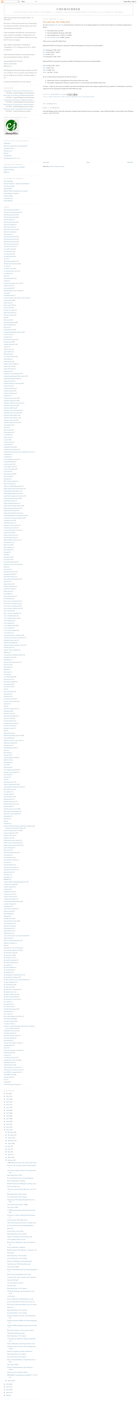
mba (5, 731)
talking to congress (9, 943)
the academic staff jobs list (11, 950)
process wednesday (9, 833)
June (9, 1149)
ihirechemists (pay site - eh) (12, 158)
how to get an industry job (71, 96)
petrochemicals (8, 799)
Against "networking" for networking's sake (19, 1237)
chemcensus (7, 371)
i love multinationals (10, 625)
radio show (7, 850)
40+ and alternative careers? (15, 1283)
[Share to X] (72, 94)
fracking (6, 552)
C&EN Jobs (7, 143)
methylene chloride (9, 743)
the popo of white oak (10, 994)
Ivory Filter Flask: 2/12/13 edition (17, 1313)
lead (5, 706)
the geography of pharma (11, 977)
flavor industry (8, 547)
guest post (7, 581)
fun (5, 555)
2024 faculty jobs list (10, 237)
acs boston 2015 (8, 251)
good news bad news (10, 572)
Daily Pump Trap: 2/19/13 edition (17, 1256)
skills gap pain (8, 928)
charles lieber (7, 361)
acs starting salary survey (11, 271)
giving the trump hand (10, 562)
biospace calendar (9, 315)
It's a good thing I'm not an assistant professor (20, 1178)
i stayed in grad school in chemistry (14, 638)
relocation (7, 874)
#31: (44, 52)
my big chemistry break (10, 757)
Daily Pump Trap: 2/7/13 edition (16, 1336)
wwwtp (6, 1082)
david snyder (7, 476)
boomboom (7, 337)
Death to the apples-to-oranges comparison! (19, 1351)
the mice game (8, 987)
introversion (7, 667)
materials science (9, 728)
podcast (6, 819)
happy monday (8, 584)
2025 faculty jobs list (10, 239)
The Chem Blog (8, 181)
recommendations (9, 865)
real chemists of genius (10, 860)
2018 (7, 1116)
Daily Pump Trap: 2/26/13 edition (17, 1194)
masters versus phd (9, 726)
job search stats (88, 96)
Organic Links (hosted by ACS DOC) (14, 167)
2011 (7, 1387)
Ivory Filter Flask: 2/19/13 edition (17, 1258)
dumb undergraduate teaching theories (15, 515)
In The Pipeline (8, 201)
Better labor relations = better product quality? (20, 1330)
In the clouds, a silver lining (15, 1231)
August (10, 1143)
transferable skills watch (11, 1031)
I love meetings (8, 623)
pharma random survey (10, 804)
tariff (5, 945)
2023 (7, 1102)
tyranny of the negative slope (12, 1043)
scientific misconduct (10, 899)
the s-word (7, 1002)
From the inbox (11, 1285)
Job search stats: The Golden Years (17, 1220)
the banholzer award (9, 953)
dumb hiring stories (9, 501)
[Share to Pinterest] (76, 94)
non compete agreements (11, 770)
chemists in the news (10, 420)
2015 (7, 1124)
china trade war (8, 432)
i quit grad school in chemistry (12, 635)
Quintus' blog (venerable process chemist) (16, 191)
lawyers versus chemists (10, 701)
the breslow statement (10, 960)
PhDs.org (6, 172)
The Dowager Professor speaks (16, 1333)
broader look (7, 342)
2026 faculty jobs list (10, 242)
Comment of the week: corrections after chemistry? (22, 1277)
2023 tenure (7, 234)
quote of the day (8, 848)
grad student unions (9, 577)
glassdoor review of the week (12, 564)
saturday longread (9, 887)
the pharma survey (9, 992)
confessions (7, 454)
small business (8, 933)
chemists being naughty (11, 415)
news (5, 765)
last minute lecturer (9, 699)
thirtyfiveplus (8, 1011)
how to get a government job (12, 601)
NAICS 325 (7, 760)
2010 (7, 1390)
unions (6, 1048)
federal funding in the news (11, 540)
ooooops (6, 777)
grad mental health (9, 574)
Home (88, 162)
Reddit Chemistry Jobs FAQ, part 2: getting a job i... (22, 1184)
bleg (5, 317)
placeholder (7, 816)
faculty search (8, 532)
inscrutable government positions (13, 655)
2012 (7, 1384)
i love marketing (8, 620)
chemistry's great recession (11, 413)
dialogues (6, 479)
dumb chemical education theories (14, 489)
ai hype (6, 281)
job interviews (8, 679)
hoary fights (7, 594)
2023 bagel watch (9, 227)
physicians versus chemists (11, 811)
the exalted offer (8, 970)
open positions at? (9, 782)
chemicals (7, 396)
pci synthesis (7, 792)
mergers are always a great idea (13, 740)
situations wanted (9, 926)
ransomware (7, 855)
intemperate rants (9, 657)
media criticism (8, 733)
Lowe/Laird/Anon (9, 721)
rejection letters (8, 872)
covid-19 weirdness (9, 469)
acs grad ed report (9, 256)
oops (5, 779)
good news (7, 569)
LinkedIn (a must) (9, 148)
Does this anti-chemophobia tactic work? (19, 1274)
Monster (6, 153)
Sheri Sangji (7, 914)
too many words (8, 1024)
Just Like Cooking (9, 186)
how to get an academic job (12, 603)
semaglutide (7, 906)
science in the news (9, 896)
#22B (44, 57)
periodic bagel (8, 794)
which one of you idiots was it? (13, 1070)
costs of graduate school (11, 459)
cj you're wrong (8, 442)
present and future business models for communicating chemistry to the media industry (19, 827)
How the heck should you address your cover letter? (22, 1304)
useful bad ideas (8, 1053)
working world (8, 1077)
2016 (7, 1121)
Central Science (8, 198)
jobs (5, 689)
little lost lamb (8, 713)
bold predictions (8, 330)
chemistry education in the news (13, 403)
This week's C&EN (12, 1207)
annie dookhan (8, 288)
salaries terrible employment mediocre (15, 882)
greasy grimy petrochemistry (12, 579)
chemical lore (8, 386)
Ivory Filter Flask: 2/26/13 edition (17, 1197)
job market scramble (9, 682)
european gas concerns (10, 528)
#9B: (44, 70)
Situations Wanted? (13, 1280)
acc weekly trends (9, 249)
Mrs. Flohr (7, 753)
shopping (6, 916)
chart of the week (9, 366)
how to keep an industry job (12, 608)
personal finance (8, 797)
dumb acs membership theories (13, 486)
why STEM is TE (9, 1075)
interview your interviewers (11, 662)
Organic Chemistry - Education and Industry (16, 184)
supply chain (7, 938)
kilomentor (7, 694)
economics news (8, 520)
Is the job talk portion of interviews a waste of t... (21, 1302)
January (10, 1380)
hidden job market (9, 589)
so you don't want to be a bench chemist (15, 936)
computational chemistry (11, 449)
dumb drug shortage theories (12, 491)
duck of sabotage (9, 484)
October (10, 1138)
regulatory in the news (10, 869)
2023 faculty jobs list (10, 229)
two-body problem (9, 1038)
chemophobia (8, 425)
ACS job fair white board (11, 264)
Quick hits (10, 1228)
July (9, 1146)
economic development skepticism (14, 518)
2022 (7, 1105)
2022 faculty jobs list (10, 222)
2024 (7, 1099)
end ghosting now (9, 523)
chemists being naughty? (11, 418)
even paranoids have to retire (12, 530)
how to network (8, 611)
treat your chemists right (11, 1035)
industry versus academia (11, 650)
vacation (6, 1055)
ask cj (5, 293)
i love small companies (10, 630)
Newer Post (46, 162)
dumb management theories (12, 508)
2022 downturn (8, 220)
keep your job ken (9, 691)
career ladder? (8, 352)
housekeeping (8, 598)
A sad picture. (11, 1296)
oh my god (7, 774)
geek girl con (7, 557)
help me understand (9, 586)
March (10, 1157)
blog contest (7, 320)
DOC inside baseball (10, 481)
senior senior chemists (10, 909)
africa (5, 276)
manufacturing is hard (10, 723)
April (9, 1154)
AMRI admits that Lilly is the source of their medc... (22, 1163)
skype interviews (8, 931)
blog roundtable (8, 325)
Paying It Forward (9, 789)
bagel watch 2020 (9, 305)
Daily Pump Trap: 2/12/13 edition (17, 1310)
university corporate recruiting (12, 1050)
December (11, 1132)
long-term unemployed (10, 716)
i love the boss (8, 633)
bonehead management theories (13, 332)
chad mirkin (7, 359)
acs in (5, 259)
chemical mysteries (9, 388)
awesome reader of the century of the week (16, 298)
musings (6, 755)
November (11, 1135)
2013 (7, 1130)
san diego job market (10, 884)
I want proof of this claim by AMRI (17, 1204)
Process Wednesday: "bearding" (16, 1181)
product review (8, 838)
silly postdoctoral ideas (10, 921)
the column (7, 965)
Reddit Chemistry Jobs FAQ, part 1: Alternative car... (22, 1250)
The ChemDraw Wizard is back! (16, 1239)
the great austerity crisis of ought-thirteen (16, 980)
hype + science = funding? (11, 613)
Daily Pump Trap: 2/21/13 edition (17, 1234)
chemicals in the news (10, 398)
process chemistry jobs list (11, 830)
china (5, 427)
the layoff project (9, 984)
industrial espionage (10, 643)
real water (6, 862)
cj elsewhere (7, 435)
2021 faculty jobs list (10, 217)
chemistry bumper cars (10, 400)
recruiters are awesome (10, 867)
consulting (7, 457)
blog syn (6, 327)
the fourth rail (8, 972)
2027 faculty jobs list (10, 244)
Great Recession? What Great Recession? (19, 1264)
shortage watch (8, 918)
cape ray (6, 347)
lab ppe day (7, 696)
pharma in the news (9, 801)
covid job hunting (9, 462)
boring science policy (10, 339)
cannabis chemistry (9, 344)
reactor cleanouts (9, 857)
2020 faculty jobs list (10, 215)
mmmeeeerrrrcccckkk (10, 748)
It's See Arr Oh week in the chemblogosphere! (20, 1225)
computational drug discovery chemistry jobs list (18, 452)
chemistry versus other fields (12, 410)
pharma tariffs (8, 806)
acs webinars (7, 273)
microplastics (7, 745)
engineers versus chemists (11, 525)
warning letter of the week (11, 1060)
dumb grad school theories (11, 498)
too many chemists (9, 1021)
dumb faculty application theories (13, 496)
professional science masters (12, 840)
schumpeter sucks (9, 892)
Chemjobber (68, 9)
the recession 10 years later (11, 999)
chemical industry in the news (12, 383)
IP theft (6, 669)
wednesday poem (9, 1062)
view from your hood (10, 1057)
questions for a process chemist (13, 845)
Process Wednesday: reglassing (16, 1247)
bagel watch (7, 303)
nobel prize (7, 767)
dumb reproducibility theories (12, 513)
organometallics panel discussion (13, 787)
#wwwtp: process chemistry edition (17, 1372)
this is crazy (7, 1014)
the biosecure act (8, 958)
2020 (7, 1110)
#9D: (44, 66)
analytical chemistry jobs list (12, 283)
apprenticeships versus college (12, 290)
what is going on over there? (12, 1067)
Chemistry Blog (8, 196)
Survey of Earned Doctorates (12, 940)
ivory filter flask (8, 677)
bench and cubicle (9, 312)
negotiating (7, 762)
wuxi (5, 1079)
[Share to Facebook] (74, 94)
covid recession (8, 464)
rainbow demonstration (10, 852)
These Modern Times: (53, 37)
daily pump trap (8, 474)
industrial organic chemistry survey (14, 645)
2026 (7, 1093)
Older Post (130, 162)
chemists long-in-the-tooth (11, 422)
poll (5, 821)
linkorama (7, 711)
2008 (7, 1395)
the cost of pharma (9, 967)
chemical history (8, 381)
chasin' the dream (9, 369)
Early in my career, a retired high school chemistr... (18, 109)
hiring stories (7, 591)
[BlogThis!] (70, 94)
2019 (7, 1113)
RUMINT (6, 879)
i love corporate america (11, 618)
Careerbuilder (8, 156)
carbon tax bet (8, 349)
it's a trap (6, 674)
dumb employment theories (11, 493)
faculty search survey (10, 535)
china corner (7, 430)
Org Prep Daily (8, 188)
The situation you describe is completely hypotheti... (19, 100)
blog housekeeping (9, 322)
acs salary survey (8, 268)
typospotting (7, 1040)
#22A (44, 50)
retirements (7, 877)
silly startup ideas (9, 923)
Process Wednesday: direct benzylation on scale (21, 1344)
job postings (7, 684)
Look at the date (8, 718)
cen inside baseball (9, 356)
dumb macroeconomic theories (13, 506)
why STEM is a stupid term (11, 1072)
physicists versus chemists (11, 814)
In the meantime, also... (14, 1186)
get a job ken (7, 559)
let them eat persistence (10, 709)
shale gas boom (8, 911)
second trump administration (12, 901)
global (5, 567)
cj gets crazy (7, 437)
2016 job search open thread (12, 212)
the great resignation (10, 982)
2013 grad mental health (11, 210)
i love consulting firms (10, 616)
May (9, 1152)
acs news (6, 266)
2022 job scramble (9, 224)
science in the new (9, 894)
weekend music (8, 1065)
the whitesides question (10, 1009)
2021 (7, 1107)
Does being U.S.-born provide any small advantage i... (19, 104)
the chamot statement (10, 962)
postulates (7, 823)
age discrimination (9, 278)
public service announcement (12, 843)
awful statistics (54, 96)
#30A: (45, 72)
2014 (7, 1127)
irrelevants (7, 672)
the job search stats (58, 25)
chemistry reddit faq (9, 408)
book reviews (7, 334)
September (11, 1141)
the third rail (7, 1004)
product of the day (9, 835)
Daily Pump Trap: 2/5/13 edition (16, 1354)
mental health (8, 738)
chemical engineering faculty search (14, 376)
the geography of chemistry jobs (13, 975)
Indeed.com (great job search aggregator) (15, 146)
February (10, 1160)
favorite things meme (10, 537)
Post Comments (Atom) (57, 166)
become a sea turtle (9, 310)
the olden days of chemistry (12, 989)
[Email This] (68, 94)
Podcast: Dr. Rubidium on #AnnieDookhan (19, 1261)
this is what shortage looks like (13, 1016)
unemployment (8, 1045)
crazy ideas (7, 471)
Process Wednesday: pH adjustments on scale (20, 1299)
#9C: (44, 68)
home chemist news (9, 596)
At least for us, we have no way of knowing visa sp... (19, 91)
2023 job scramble (9, 232)
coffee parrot (7, 444)
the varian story (8, 1006)
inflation (6, 652)
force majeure (7, 550)
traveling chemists (9, 1033)
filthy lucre (7, 545)
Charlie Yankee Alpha (10, 364)
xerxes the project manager (11, 1084)
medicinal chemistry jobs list (12, 735)
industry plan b (8, 647)
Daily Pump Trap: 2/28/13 (14, 1175)
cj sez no (6, 440)
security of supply (9, 904)
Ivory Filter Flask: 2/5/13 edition (16, 1357)
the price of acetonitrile (10, 997)
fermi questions (8, 542)
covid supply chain (9, 466)
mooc (5, 750)
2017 (7, 1119)
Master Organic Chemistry (11, 193)
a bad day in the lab (9, 246)
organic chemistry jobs (10, 784)
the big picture (8, 955)
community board (9, 447)
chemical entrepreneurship (11, 378)
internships (7, 660)
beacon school (8, 308)
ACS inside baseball (9, 261)
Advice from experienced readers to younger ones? (21, 1223)
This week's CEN (8, 1019)
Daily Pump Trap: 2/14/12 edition (17, 1288)
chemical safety (8, 391)
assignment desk (8, 295)
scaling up (7, 889)
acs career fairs (8, 254)
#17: (44, 54)
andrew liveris (8, 286)
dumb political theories (10, 510)
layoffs (6, 704)
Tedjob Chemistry (9, 170)
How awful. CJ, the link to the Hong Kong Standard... (19, 95)
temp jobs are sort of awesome (12, 948)
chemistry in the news (10, 405)
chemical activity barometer (12, 374)
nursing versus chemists (10, 772)
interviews (7, 665)
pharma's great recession (11, 809)
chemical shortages (9, 393)
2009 (7, 1392)
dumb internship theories (11, 503)
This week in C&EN (13, 1267)
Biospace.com (8, 151)
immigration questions (10, 640)
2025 (7, 1096)
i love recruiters (8, 628)
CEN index (7, 354)
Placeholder (10, 1253)
